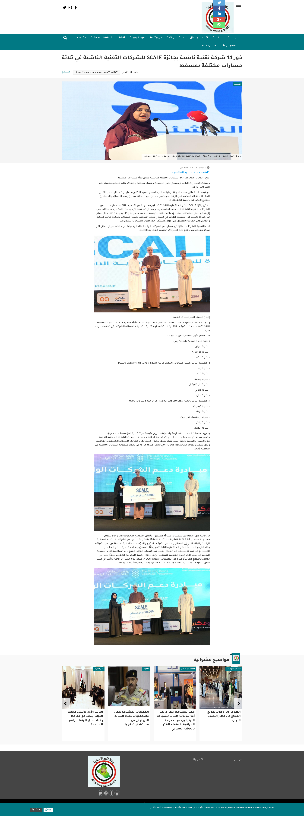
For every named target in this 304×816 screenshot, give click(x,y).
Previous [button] (238, 703)
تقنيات (121, 37)
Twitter (64, 7)
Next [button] (66, 703)
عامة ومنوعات (229, 45)
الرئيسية (233, 37)
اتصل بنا (198, 759)
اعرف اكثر (156, 807)
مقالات (81, 37)
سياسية (218, 37)
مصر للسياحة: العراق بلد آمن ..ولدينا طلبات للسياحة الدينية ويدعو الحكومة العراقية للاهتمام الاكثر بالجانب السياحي (222, 721)
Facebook (75, 7)
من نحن (238, 759)
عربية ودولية (137, 37)
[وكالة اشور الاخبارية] (102, 771)
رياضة (170, 37)
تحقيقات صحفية (101, 37)
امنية (182, 37)
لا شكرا (36, 809)
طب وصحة (209, 45)
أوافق (48, 809)
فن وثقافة (155, 37)
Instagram (70, 7)
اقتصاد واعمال (199, 37)
